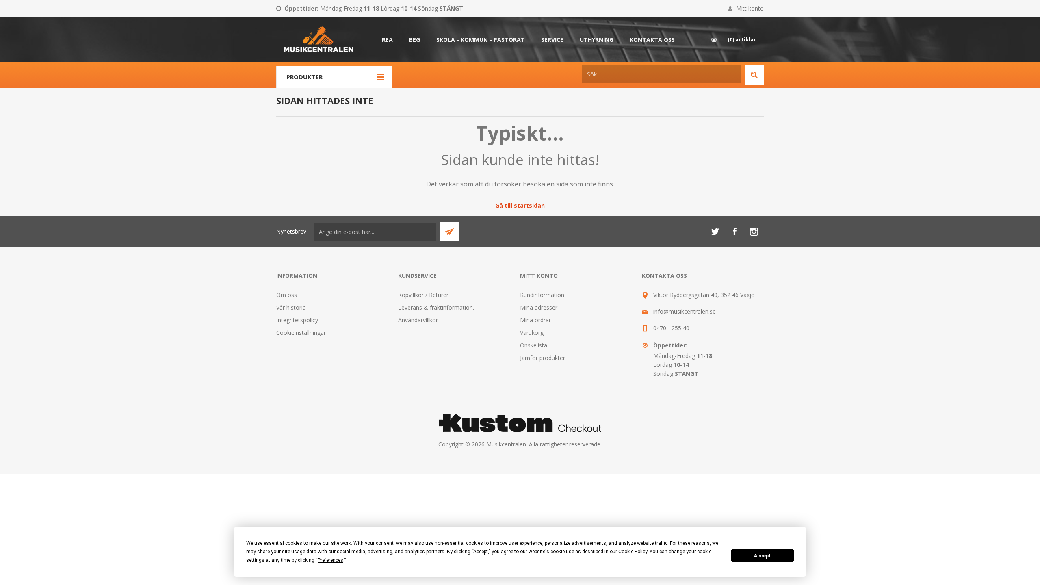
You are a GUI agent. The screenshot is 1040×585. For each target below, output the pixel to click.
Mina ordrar (535, 320)
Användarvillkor (418, 320)
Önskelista (533, 345)
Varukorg (532, 332)
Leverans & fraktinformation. (436, 307)
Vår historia (291, 307)
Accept (762, 556)
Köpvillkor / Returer (423, 295)
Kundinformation (542, 295)
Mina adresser (538, 307)
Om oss (286, 295)
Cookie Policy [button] (632, 552)
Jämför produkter (542, 358)
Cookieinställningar (301, 332)
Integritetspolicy (297, 320)
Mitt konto (750, 8)
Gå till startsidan (520, 205)
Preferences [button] (330, 560)
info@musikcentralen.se (684, 311)
